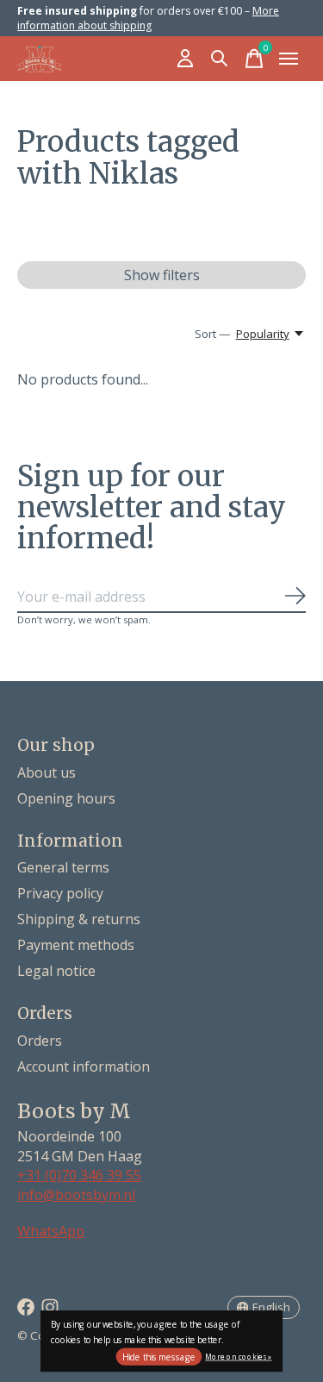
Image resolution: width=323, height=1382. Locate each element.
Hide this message (159, 1357)
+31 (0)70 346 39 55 (79, 1175)
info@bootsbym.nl (76, 1194)
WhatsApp (50, 1231)
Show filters (162, 275)
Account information (83, 1066)
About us (46, 772)
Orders (39, 1040)
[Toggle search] (219, 58)
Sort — (212, 333)
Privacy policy (60, 893)
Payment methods (75, 944)
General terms (63, 867)
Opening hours (66, 798)
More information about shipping (148, 18)
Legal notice (56, 970)
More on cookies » (238, 1355)
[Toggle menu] (288, 58)
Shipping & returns (78, 919)
